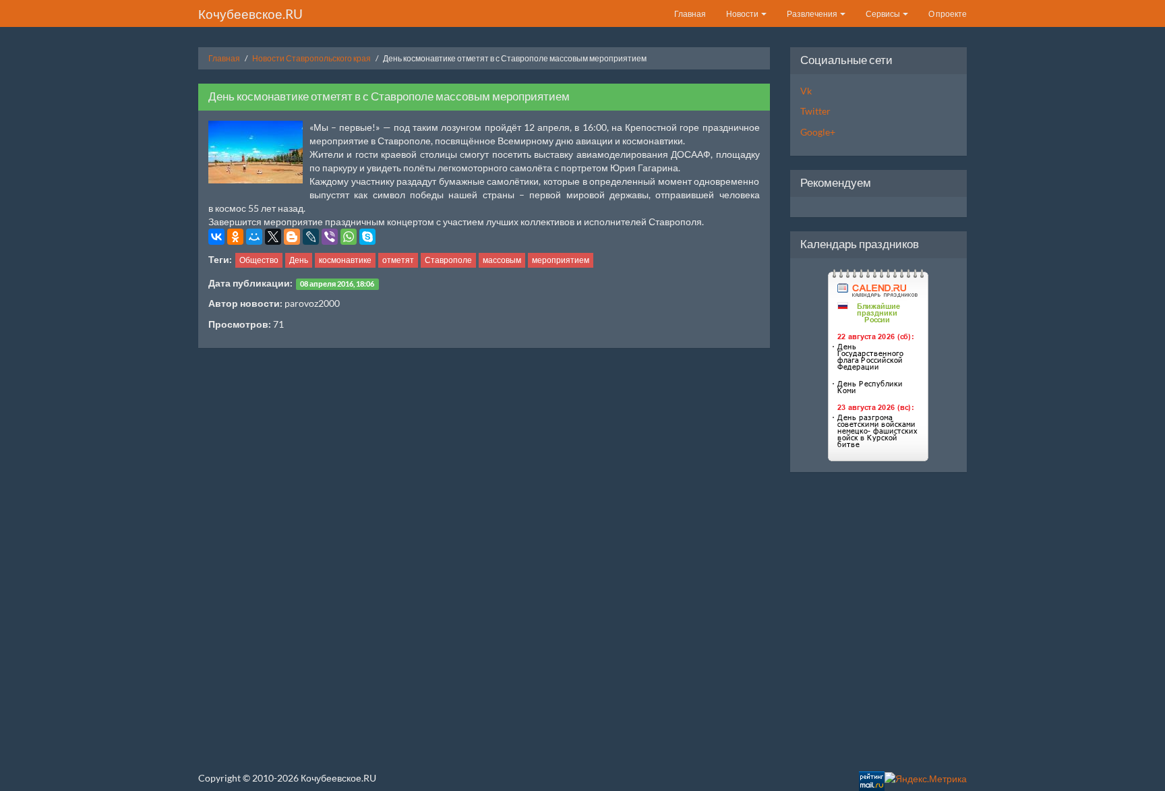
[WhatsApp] (348, 237)
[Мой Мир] (254, 237)
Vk (806, 90)
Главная (690, 14)
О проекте (947, 14)
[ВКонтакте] (216, 237)
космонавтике (345, 260)
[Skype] (367, 237)
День (298, 260)
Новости (743, 14)
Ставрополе (448, 260)
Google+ (817, 132)
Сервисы (883, 14)
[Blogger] (292, 237)
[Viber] (330, 237)
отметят (398, 260)
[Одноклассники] (235, 237)
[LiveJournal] (311, 237)
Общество (258, 260)
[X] (273, 237)
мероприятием (560, 260)
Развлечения (813, 14)
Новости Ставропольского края (311, 58)
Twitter (815, 111)
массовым (502, 260)
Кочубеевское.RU (250, 14)
